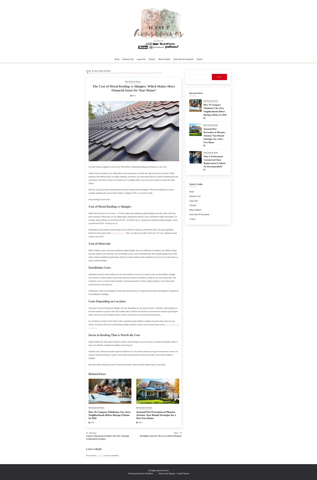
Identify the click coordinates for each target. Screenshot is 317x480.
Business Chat (128, 59)
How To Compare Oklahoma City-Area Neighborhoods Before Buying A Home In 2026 (109, 415)
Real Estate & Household (183, 59)
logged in (100, 455)
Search (219, 77)
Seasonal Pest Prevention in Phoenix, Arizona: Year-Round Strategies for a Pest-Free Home (156, 415)
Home (117, 59)
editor (92, 422)
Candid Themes (183, 473)
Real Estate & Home (133, 82)
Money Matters (164, 59)
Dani (134, 96)
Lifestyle (151, 59)
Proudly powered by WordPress (141, 473)
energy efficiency (118, 233)
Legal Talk (141, 59)
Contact (199, 59)
